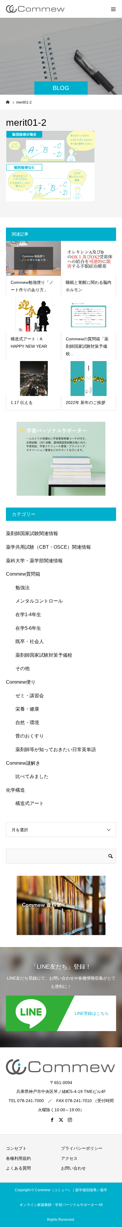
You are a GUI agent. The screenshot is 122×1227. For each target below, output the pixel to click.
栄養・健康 (25, 708)
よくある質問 (18, 1168)
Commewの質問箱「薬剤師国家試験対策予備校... (87, 346)
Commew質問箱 (23, 574)
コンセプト (16, 1148)
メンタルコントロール (37, 600)
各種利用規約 (18, 1158)
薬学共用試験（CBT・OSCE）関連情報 (48, 547)
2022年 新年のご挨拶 (85, 402)
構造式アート (27, 803)
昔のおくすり (27, 735)
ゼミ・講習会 (27, 695)
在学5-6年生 (26, 628)
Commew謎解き (23, 763)
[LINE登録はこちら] (61, 997)
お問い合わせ (73, 1168)
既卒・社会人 (27, 641)
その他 (20, 668)
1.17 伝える (22, 402)
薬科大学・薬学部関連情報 (34, 560)
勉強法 (20, 587)
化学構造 (15, 790)
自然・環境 (25, 722)
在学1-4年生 (26, 614)
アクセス (69, 1158)
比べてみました (30, 776)
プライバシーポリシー (81, 1148)
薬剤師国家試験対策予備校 (41, 655)
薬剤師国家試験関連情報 (32, 533)
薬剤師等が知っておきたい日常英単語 (53, 749)
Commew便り (21, 682)
